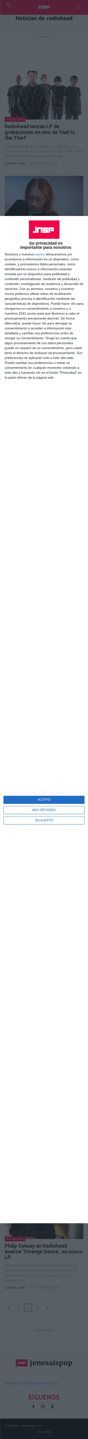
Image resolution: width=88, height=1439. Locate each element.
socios (40, 254)
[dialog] (44, 719)
